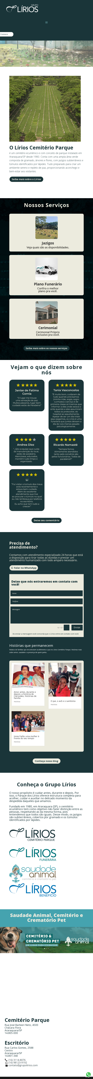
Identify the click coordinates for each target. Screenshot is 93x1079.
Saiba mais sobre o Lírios (26, 179)
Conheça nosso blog (46, 761)
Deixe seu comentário (46, 520)
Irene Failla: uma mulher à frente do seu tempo (26, 737)
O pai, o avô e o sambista (63, 701)
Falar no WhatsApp (25, 567)
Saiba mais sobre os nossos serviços (46, 348)
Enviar (77, 627)
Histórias (17, 701)
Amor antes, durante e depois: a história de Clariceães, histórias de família (25, 695)
